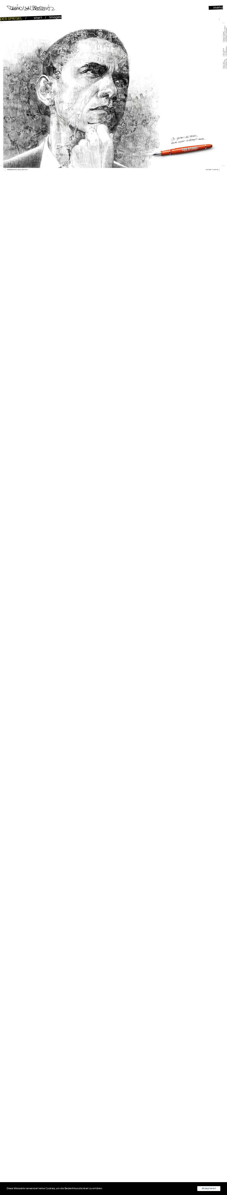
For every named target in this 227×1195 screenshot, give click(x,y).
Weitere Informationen (116, 1188)
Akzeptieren (209, 1188)
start (38, 18)
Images (55, 17)
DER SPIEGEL (11, 18)
